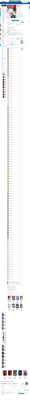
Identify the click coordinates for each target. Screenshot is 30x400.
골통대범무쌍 (5, 348)
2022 (2, 10)
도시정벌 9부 (10, 376)
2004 (4, 13)
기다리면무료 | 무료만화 (25, 387)
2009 (3, 12)
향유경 (2, 49)
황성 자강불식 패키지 (3, 53)
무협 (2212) (3, 19)
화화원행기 (21, 308)
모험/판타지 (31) (3, 25)
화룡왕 (2, 59)
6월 (3, 8)
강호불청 (4, 320)
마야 (2, 64)
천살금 (4, 358)
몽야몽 (2, 67)
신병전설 (2, 48)
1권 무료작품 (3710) (3, 16)
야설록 (5, 32)
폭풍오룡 (4, 365)
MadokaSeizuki (20, 8)
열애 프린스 (5, 334)
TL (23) (2, 26)
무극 (4, 83)
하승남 (5, 33)
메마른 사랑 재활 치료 (13, 300)
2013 (3, 11)
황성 (2, 32)
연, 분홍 (9, 308)
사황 (2, 54)
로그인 (22, 1)
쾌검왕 (2, 47)
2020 (4, 10)
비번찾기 (26, 1)
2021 (3, 10)
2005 (3, 13)
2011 (5, 11)
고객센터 (19, 391)
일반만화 (3, 30)
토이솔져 (2, 65)
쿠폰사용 (28, 1)
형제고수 (2, 55)
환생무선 (2, 57)
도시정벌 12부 (15, 376)
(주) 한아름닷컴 (2, 391)
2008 (4, 12)
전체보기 (2, 15)
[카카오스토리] (28, 390)
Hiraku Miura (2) (3, 39)
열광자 (2, 52)
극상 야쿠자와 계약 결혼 (17, 308)
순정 (19, 9)
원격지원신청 (23, 393)
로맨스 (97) (3, 22)
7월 (4, 8)
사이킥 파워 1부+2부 (3, 68)
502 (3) (2, 37)
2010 (2, 12)
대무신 (25, 376)
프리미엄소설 (15, 387)
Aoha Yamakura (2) (3, 38)
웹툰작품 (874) (3, 18)
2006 (2, 13)
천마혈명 (4, 323)
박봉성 (2, 33)
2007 (5, 12)
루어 (4, 336)
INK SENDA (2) (3, 42)
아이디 (25, 1)
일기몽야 (2, 50)
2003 (5, 13)
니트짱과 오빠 (17, 300)
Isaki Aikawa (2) (3, 43)
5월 (2, 8)
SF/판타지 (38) (3, 23)
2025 (3, 9)
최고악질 (5, 93)
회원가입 (23, 1)
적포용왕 (2, 56)
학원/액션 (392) (3, 21)
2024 (4, 9)
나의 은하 (13, 308)
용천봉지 (2, 60)
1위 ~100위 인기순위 (3, 69)
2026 (2, 9)
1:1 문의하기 (20, 393)
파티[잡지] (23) (3, 27)
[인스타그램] (25, 390)
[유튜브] (24, 390)
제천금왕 (2, 51)
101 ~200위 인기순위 (3, 70)
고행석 (5, 91)
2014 (2, 11)
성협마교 (4, 355)
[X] (27, 390)
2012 (4, 11)
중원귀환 (2, 66)
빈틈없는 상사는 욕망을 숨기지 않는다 (9, 300)
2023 (5, 9)
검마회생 (4, 313)
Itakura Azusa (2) (3, 44)
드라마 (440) (3, 20)
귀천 (2, 61)
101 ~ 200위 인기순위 (3, 100)
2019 (5, 10)
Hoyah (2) (3, 41)
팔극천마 (2, 63)
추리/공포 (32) (3, 24)
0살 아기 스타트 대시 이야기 (21, 300)
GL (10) (2, 28)
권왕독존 (5, 376)
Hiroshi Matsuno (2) (3, 40)
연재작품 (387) (3, 17)
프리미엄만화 (3, 5)
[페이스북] (26, 390)
